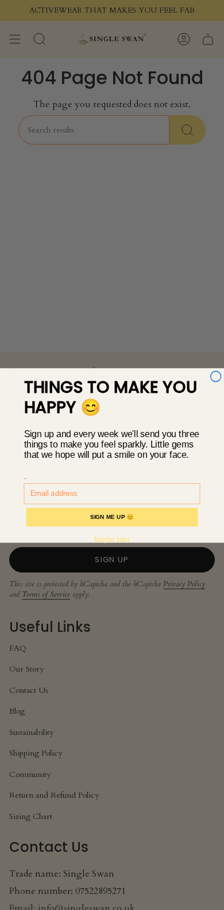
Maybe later (111, 539)
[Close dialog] (216, 376)
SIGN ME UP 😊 (112, 517)
